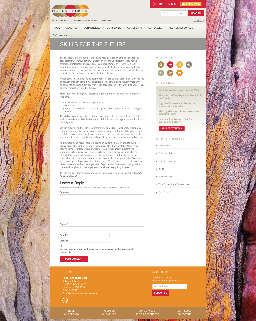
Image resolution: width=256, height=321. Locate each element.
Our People (114, 27)
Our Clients (134, 27)
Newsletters (164, 145)
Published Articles (167, 153)
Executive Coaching (179, 72)
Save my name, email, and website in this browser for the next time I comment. (96, 250)
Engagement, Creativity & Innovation (179, 64)
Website (64, 240)
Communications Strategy (170, 72)
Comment (65, 192)
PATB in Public (165, 176)
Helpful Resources (181, 27)
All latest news (171, 128)
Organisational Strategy (161, 64)
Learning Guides (166, 161)
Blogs (161, 168)
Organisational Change (170, 64)
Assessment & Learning (161, 72)
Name (64, 224)
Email (64, 235)
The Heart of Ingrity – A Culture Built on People (181, 97)
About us (71, 27)
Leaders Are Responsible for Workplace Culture (175, 120)
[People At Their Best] (70, 10)
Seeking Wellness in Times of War (179, 90)
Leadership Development (189, 64)
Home (56, 27)
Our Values (155, 27)
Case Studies (164, 192)
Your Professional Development (174, 184)
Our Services (92, 27)
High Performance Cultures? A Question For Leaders (177, 105)
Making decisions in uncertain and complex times (179, 112)
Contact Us (60, 34)
